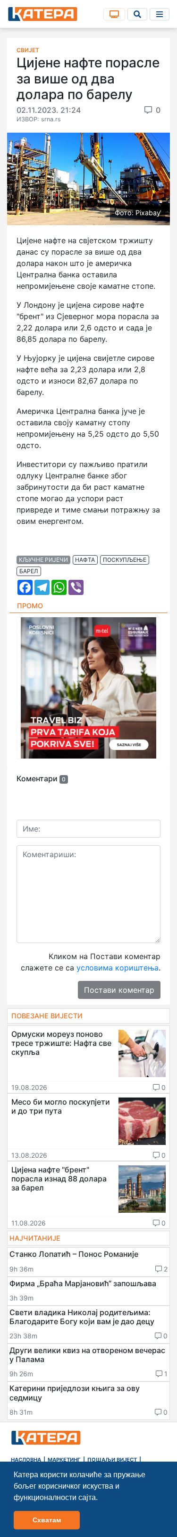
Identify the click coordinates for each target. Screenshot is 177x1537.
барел (28, 571)
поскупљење (124, 559)
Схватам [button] (47, 1520)
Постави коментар (119, 990)
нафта (85, 559)
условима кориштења (117, 967)
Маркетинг (64, 1459)
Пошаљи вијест (112, 1459)
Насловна (26, 1459)
